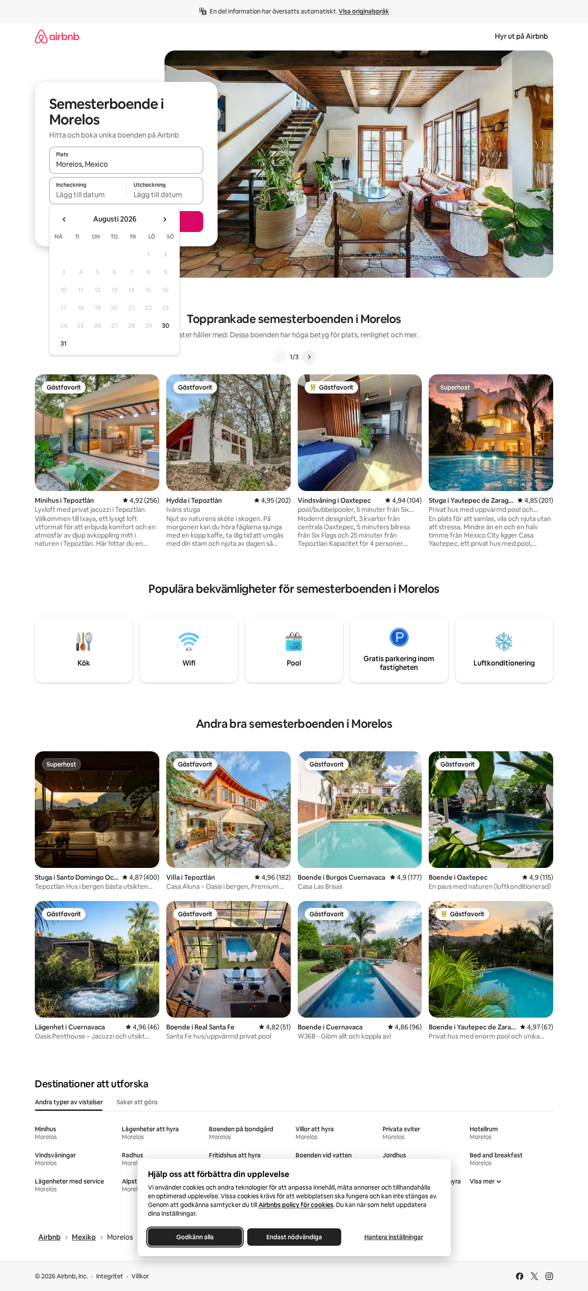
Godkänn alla (195, 1237)
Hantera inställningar (393, 1237)
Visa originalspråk (364, 11)
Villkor (140, 1276)
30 (165, 325)
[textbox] (87, 194)
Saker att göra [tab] (137, 1102)
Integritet (109, 1276)
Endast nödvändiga (294, 1237)
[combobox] (126, 164)
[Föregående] (279, 357)
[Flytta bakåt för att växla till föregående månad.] (64, 219)
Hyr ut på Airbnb (521, 36)
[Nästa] (309, 357)
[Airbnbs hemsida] (57, 36)
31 (63, 343)
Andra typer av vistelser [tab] (69, 1102)
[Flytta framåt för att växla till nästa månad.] (164, 219)
